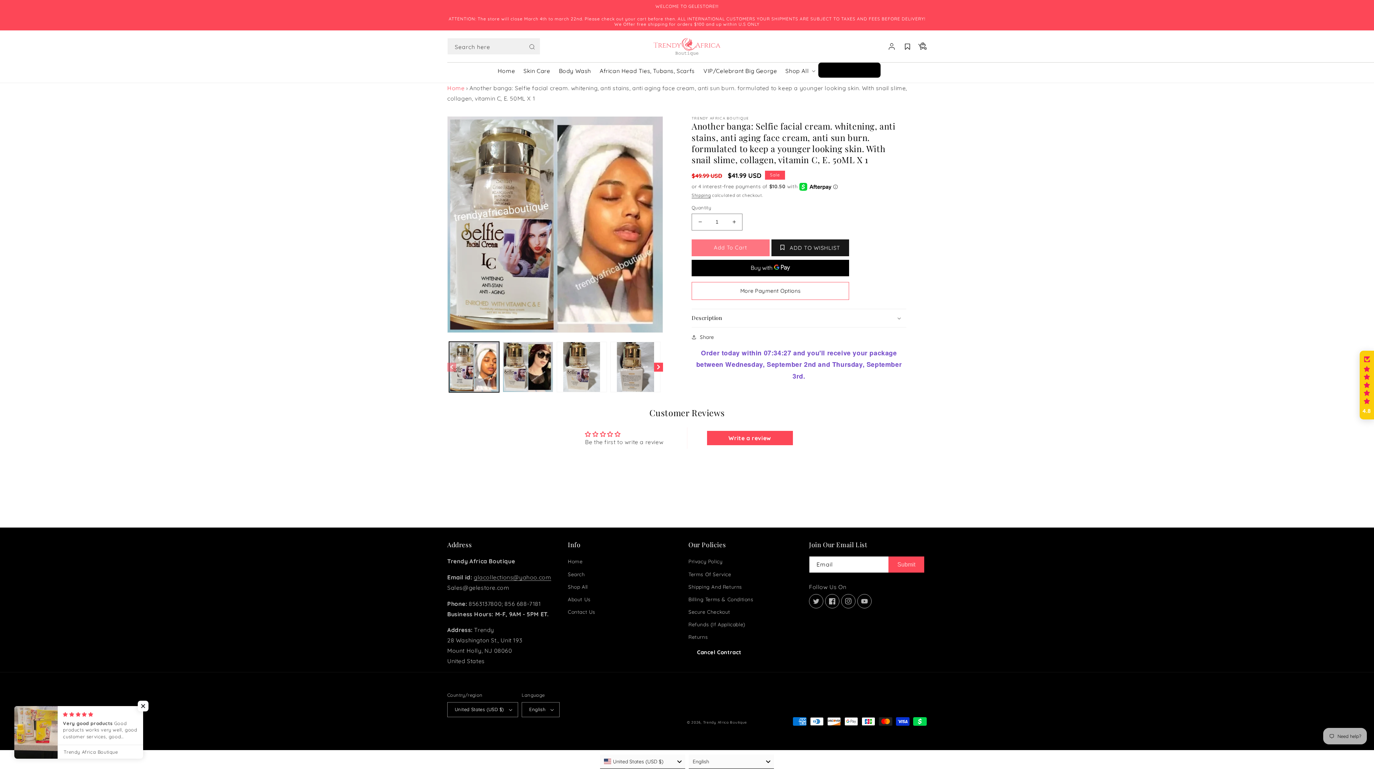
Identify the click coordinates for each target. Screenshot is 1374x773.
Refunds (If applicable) (716, 624)
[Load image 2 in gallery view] (528, 367)
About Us (579, 599)
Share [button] (707, 337)
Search (576, 574)
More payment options (770, 290)
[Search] (532, 47)
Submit (906, 564)
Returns (698, 637)
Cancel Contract (719, 652)
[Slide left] (451, 367)
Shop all (578, 587)
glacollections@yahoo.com (512, 577)
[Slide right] (658, 367)
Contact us (581, 612)
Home (455, 88)
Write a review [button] (750, 438)
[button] (493, 46)
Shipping (701, 195)
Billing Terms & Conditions (721, 599)
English (537, 709)
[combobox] (494, 46)
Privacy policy (705, 561)
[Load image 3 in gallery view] (582, 367)
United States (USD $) (479, 709)
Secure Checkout (709, 612)
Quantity (701, 207)
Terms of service (709, 574)
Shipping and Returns (715, 587)
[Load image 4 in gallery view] (635, 367)
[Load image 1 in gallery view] (474, 367)
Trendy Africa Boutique (725, 722)
